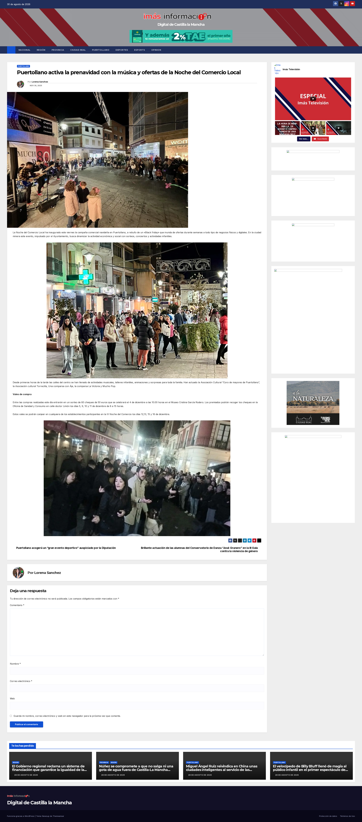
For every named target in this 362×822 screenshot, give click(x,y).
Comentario (17, 605)
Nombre (15, 663)
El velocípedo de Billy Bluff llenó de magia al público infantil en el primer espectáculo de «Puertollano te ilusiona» (309, 769)
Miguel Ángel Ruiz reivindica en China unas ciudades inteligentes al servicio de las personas (221, 769)
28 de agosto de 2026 (26, 775)
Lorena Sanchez (40, 81)
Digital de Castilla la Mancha (181, 24)
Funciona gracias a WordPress (21, 816)
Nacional (25, 50)
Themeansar (58, 816)
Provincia (58, 50)
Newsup (45, 816)
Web (12, 698)
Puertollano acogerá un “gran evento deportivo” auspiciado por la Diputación (66, 548)
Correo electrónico (21, 681)
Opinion (156, 50)
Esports (139, 50)
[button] (353, 50)
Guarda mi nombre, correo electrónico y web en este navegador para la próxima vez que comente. (67, 715)
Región (41, 50)
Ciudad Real (78, 50)
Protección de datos (328, 816)
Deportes (122, 50)
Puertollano (100, 50)
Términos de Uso (347, 816)
